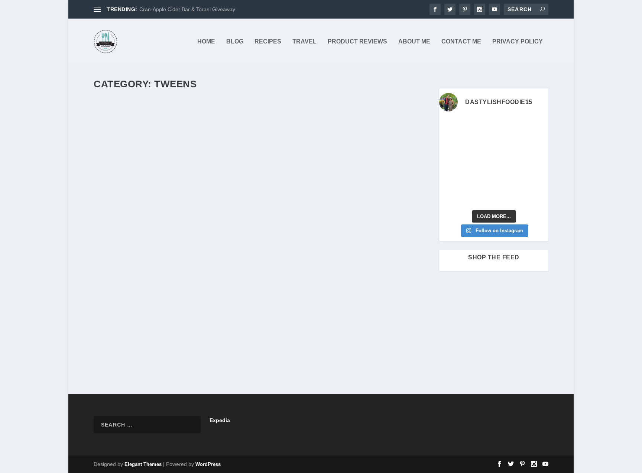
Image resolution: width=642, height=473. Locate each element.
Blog (234, 42)
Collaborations (218, 319)
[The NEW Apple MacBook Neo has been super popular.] (479, 197)
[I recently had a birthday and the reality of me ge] (508, 180)
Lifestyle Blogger (358, 319)
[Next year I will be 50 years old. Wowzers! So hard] (479, 127)
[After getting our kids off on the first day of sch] (536, 127)
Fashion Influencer (304, 319)
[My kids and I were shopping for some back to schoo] (479, 180)
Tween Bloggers (191, 327)
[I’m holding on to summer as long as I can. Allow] (479, 162)
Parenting (387, 319)
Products (163, 327)
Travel (304, 42)
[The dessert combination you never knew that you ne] (451, 197)
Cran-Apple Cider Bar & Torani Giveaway (187, 9)
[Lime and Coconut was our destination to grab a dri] (508, 197)
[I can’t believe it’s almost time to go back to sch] (536, 162)
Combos (243, 319)
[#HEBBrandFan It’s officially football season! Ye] (479, 145)
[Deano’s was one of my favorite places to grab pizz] (451, 127)
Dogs (259, 319)
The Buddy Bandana (137, 307)
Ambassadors (187, 319)
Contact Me (461, 42)
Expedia (220, 420)
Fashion (275, 319)
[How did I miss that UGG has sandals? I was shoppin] (451, 162)
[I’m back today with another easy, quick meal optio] (508, 162)
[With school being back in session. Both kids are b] (536, 145)
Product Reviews (357, 42)
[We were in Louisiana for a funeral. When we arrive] (508, 145)
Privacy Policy (517, 42)
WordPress (208, 464)
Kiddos (332, 319)
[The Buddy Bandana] (262, 196)
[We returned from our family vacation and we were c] (536, 180)
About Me (414, 42)
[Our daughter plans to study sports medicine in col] (451, 145)
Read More (121, 356)
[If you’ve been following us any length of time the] (451, 180)
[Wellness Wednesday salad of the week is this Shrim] (536, 197)
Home (206, 42)
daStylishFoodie (123, 319)
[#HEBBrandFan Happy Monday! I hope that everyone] (508, 127)
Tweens (217, 327)
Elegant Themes (143, 464)
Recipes (267, 42)
